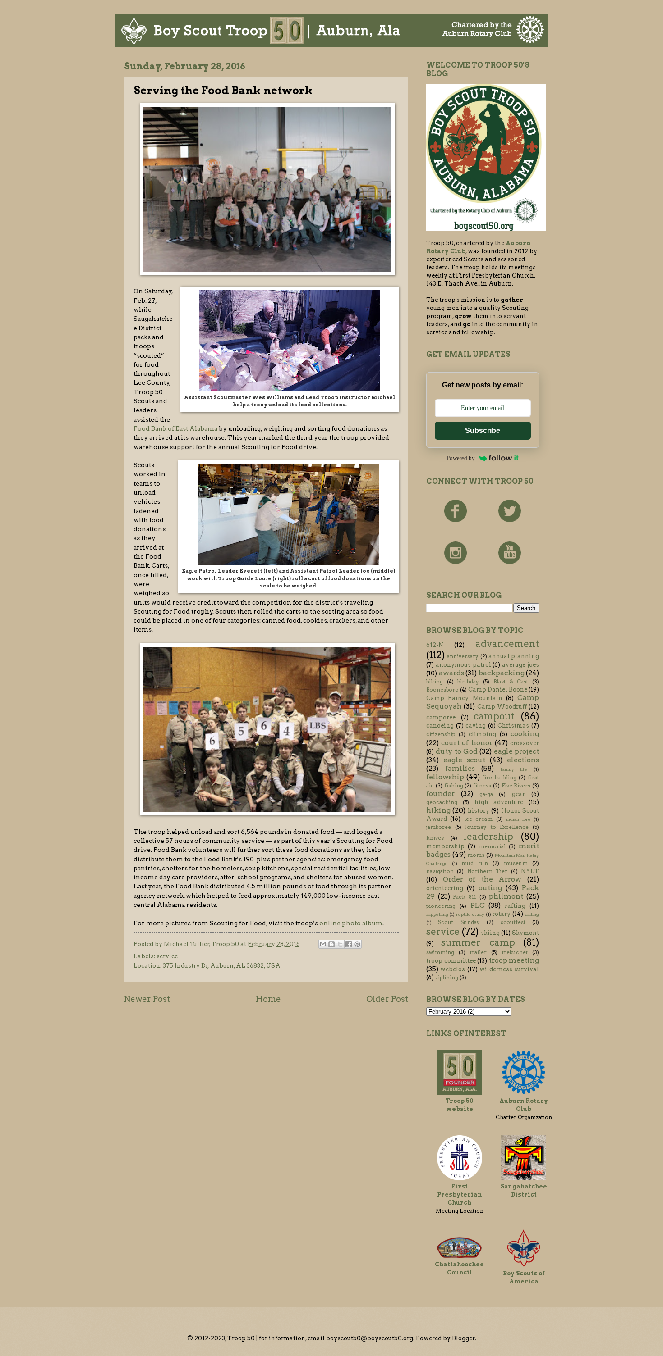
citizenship (440, 734)
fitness (482, 786)
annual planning (513, 656)
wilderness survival (509, 969)
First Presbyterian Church (459, 1194)
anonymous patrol (463, 664)
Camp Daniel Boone (497, 689)
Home (268, 999)
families (460, 768)
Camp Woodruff (502, 706)
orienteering (444, 888)
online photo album (350, 923)
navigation (440, 871)
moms (475, 855)
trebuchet (515, 952)
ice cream (478, 819)
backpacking (502, 673)
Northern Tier (487, 871)
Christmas (513, 725)
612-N (434, 645)
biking (434, 681)
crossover (524, 743)
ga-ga (486, 794)
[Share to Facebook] (348, 944)
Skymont (525, 932)
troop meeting (514, 960)
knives (435, 838)
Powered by (461, 458)
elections (523, 759)
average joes (520, 664)
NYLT (530, 871)
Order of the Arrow (482, 879)
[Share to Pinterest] (357, 944)
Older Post (387, 999)
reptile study (470, 914)
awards (451, 673)
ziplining (446, 977)
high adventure (499, 802)
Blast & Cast (510, 681)
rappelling (437, 914)
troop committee (451, 960)
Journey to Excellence (497, 827)
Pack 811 (464, 897)
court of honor (466, 742)
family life (514, 769)
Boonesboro (442, 690)
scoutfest (513, 922)
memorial (492, 846)
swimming (440, 952)
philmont (506, 896)
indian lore (518, 819)
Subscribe (482, 430)
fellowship (445, 777)
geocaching (441, 802)
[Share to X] (340, 944)
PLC (477, 905)
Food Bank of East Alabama (175, 428)
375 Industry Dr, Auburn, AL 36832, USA (222, 965)
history (478, 810)
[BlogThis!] (331, 944)
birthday (468, 681)
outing (490, 887)
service (167, 956)
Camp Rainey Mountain (464, 698)
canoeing (440, 725)
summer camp (478, 942)
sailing (532, 914)
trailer (478, 952)
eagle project (516, 751)
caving (475, 725)
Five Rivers (516, 786)
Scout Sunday (458, 922)
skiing (490, 932)
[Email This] (322, 944)
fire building (499, 777)
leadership (488, 836)
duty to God (457, 751)
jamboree (438, 827)
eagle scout (464, 759)
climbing (482, 734)
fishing (453, 786)
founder (440, 793)
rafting (515, 905)
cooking (525, 733)
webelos (452, 969)
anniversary (463, 656)
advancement (507, 643)
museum (516, 863)
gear (518, 794)
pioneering (441, 906)
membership (445, 846)
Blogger (463, 1338)
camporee (441, 717)
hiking (438, 810)
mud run (474, 863)
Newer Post (147, 999)
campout (494, 716)
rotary (501, 913)
